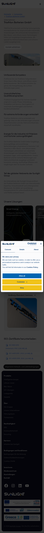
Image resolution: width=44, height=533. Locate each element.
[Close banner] (41, 244)
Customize (21, 282)
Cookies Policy (32, 267)
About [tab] (36, 249)
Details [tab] (22, 249)
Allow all (22, 276)
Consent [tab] (8, 249)
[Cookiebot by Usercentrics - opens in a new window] (27, 244)
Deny (22, 288)
